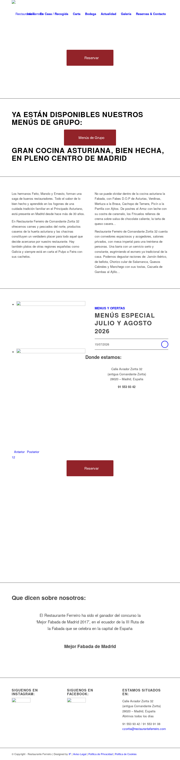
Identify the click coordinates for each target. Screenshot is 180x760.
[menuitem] (31, 14)
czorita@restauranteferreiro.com (144, 728)
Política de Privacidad (100, 754)
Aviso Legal (79, 754)
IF (70, 754)
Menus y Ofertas (110, 308)
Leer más (164, 344)
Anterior (19, 451)
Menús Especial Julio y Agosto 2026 (125, 323)
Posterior (33, 451)
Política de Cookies (126, 754)
